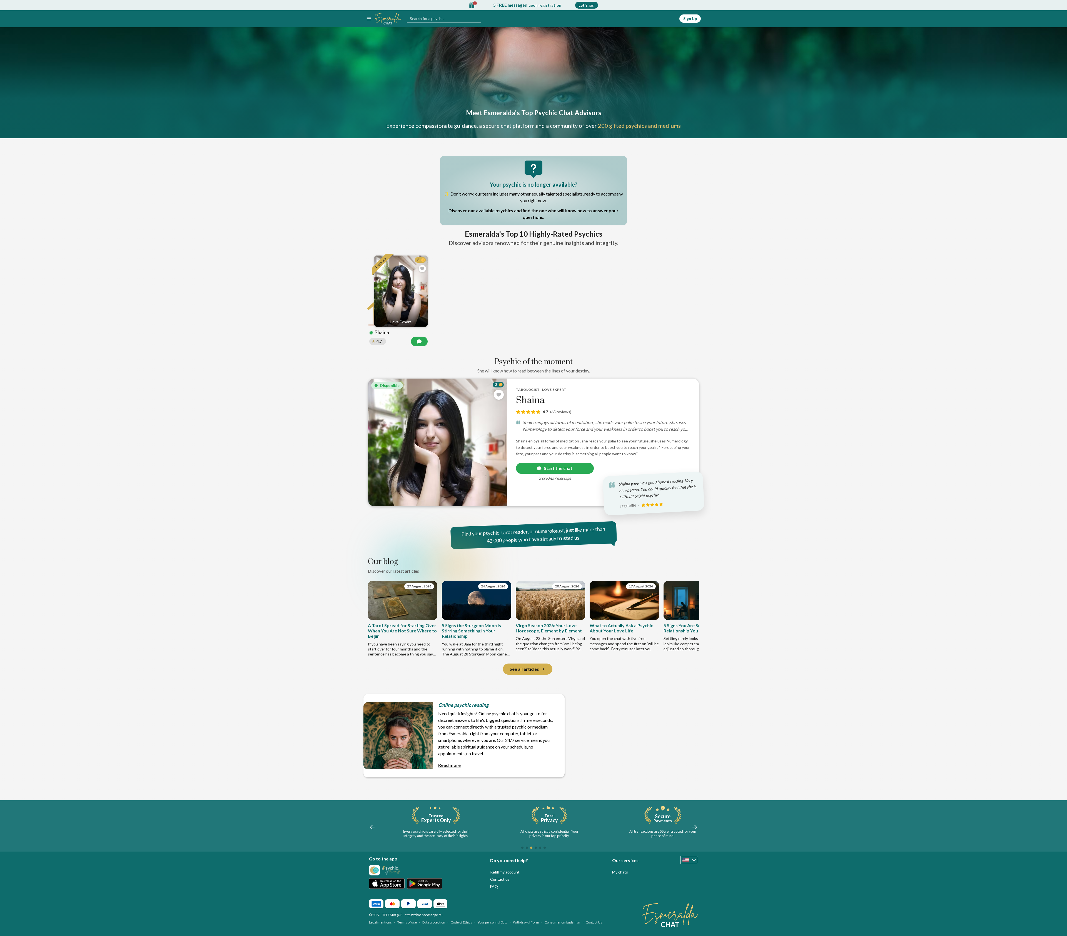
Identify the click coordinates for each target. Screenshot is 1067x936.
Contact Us (594, 922)
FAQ (494, 886)
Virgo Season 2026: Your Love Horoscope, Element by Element (549, 628)
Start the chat (558, 468)
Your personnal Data (492, 922)
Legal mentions (380, 922)
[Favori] (422, 268)
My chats (620, 872)
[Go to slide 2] (527, 848)
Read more (449, 765)
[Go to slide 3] (531, 848)
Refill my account (505, 872)
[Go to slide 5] (540, 848)
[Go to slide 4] (536, 848)
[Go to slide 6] (545, 848)
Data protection (433, 922)
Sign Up (690, 18)
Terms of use (407, 922)
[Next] (689, 618)
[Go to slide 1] (522, 848)
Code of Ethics (461, 922)
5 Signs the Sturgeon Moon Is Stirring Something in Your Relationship (471, 631)
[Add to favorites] (499, 395)
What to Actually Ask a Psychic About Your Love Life (621, 628)
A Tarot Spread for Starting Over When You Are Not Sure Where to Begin (402, 631)
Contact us (500, 879)
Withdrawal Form (526, 922)
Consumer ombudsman (562, 922)
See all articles (524, 669)
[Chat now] (419, 341)
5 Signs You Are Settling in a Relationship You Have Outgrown (698, 628)
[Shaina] (533, 442)
